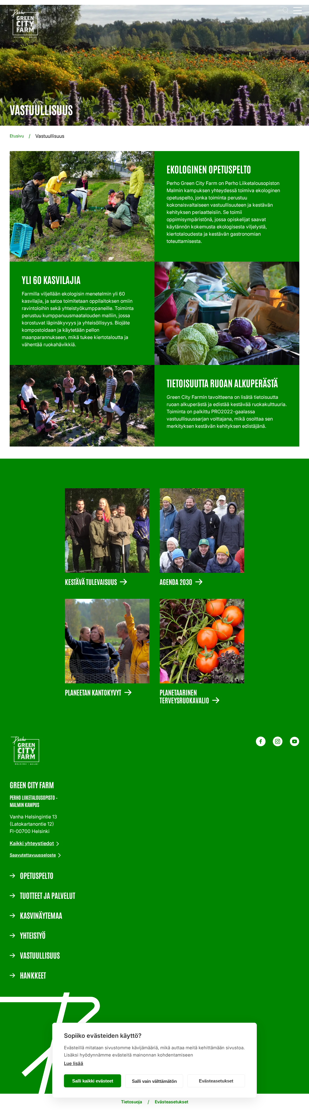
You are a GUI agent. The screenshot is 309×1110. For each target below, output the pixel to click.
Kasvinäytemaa (41, 915)
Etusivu (17, 135)
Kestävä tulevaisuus (91, 581)
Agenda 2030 (176, 581)
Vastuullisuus (40, 955)
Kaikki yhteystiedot (32, 843)
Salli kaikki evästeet (92, 1080)
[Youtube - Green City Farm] (294, 744)
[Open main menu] (297, 10)
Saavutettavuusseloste (33, 854)
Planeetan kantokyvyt (93, 692)
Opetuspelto (36, 875)
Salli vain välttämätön (154, 1081)
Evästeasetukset (216, 1080)
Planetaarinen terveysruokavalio (184, 696)
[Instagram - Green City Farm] (277, 744)
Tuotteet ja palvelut (47, 895)
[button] (285, 10)
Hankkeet (33, 975)
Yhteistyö (33, 935)
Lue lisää (73, 1063)
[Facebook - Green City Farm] (261, 744)
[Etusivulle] (25, 24)
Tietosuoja (131, 1101)
